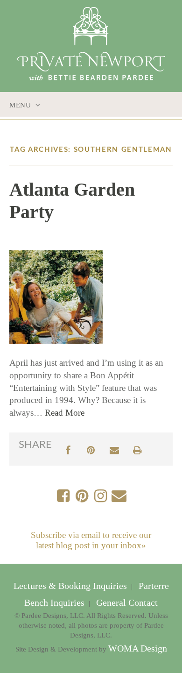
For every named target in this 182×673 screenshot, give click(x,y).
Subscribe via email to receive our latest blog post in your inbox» (91, 540)
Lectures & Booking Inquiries (71, 586)
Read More (64, 413)
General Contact (126, 603)
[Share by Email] (114, 449)
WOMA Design (137, 648)
